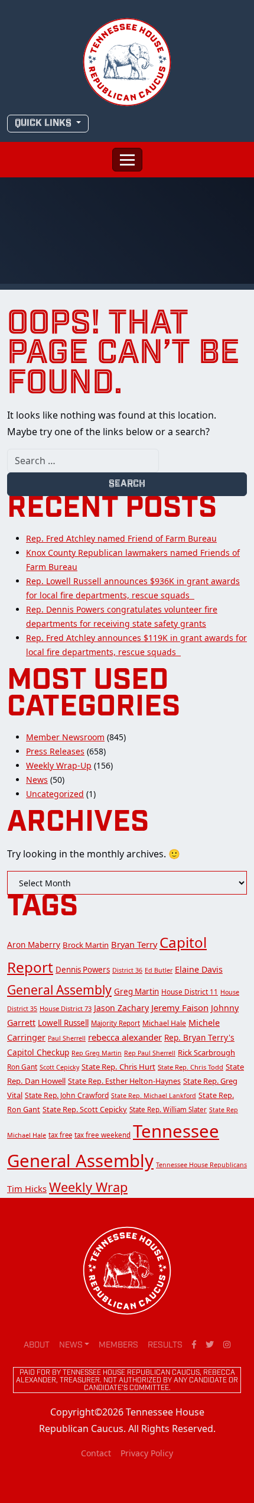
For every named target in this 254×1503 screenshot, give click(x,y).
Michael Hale (164, 1023)
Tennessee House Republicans (201, 1165)
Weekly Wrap (88, 1187)
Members (118, 1345)
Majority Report (115, 1023)
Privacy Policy (147, 1453)
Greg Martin (136, 991)
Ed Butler (158, 970)
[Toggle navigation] (127, 159)
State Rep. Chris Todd (190, 1067)
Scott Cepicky (59, 1067)
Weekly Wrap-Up (59, 765)
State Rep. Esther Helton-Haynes (124, 1081)
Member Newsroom (65, 737)
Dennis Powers (83, 969)
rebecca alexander (125, 1037)
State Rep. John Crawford (67, 1095)
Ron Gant (22, 1066)
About (37, 1345)
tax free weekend (102, 1135)
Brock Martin (86, 945)
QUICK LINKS (44, 123)
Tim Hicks (27, 1188)
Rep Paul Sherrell (149, 1053)
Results (165, 1345)
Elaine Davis (199, 969)
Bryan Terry (134, 944)
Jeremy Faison (180, 1007)
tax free (60, 1135)
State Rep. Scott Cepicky (85, 1109)
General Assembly (59, 990)
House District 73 (66, 1008)
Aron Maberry (33, 945)
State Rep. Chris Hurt (118, 1066)
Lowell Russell (63, 1023)
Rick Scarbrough (206, 1052)
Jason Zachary (121, 1007)
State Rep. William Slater (168, 1109)
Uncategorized (55, 793)
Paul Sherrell (67, 1038)
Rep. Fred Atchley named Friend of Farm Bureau (121, 538)
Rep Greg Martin (96, 1053)
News (37, 779)
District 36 (127, 970)
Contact (96, 1453)
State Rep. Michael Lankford (153, 1095)
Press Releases (55, 751)
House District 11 (189, 991)
